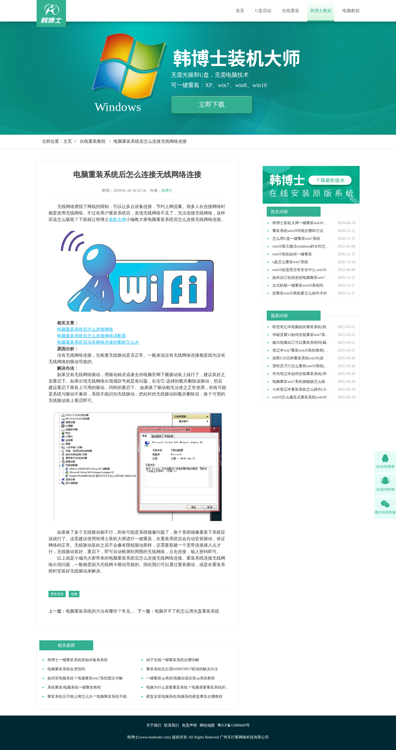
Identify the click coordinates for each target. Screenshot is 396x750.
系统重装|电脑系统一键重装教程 (74, 687)
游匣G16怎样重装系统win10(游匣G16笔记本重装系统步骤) (301, 358)
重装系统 (57, 594)
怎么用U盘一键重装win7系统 (296, 239)
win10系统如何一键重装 (292, 254)
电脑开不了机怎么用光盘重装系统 (187, 611)
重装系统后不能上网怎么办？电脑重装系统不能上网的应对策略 (100, 697)
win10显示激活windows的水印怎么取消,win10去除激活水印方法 (301, 246)
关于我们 (153, 725)
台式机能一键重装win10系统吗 (297, 285)
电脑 (74, 594)
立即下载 (212, 104)
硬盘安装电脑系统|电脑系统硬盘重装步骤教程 (184, 697)
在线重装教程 (93, 141)
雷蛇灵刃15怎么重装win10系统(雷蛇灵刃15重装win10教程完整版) (301, 366)
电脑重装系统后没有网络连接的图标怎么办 (98, 342)
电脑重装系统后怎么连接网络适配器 (91, 336)
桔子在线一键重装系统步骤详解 (172, 660)
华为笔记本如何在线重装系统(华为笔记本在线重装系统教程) (301, 374)
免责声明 (189, 725)
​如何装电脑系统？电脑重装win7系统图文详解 (85, 678)
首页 (240, 10)
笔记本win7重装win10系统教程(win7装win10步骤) (301, 350)
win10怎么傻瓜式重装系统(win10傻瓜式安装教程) (301, 397)
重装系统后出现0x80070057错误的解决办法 (182, 669)
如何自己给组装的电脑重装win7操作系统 (301, 278)
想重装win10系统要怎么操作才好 (299, 293)
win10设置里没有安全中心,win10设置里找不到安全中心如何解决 (301, 270)
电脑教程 (351, 10)
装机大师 (117, 219)
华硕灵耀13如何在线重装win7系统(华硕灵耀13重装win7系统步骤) (301, 335)
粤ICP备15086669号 (233, 725)
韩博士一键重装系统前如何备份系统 (77, 660)
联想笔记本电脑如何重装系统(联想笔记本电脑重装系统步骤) (301, 327)
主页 (67, 141)
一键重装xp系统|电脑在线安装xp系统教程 (180, 678)
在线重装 (290, 10)
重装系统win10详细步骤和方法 (297, 231)
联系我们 (171, 725)
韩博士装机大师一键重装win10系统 (301, 223)
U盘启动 (263, 10)
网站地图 (207, 725)
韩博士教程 (321, 10)
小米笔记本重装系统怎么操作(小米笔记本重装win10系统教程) (301, 389)
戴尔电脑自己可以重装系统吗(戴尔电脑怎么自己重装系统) (301, 343)
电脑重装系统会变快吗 (66, 669)
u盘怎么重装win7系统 (290, 262)
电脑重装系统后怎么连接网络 (85, 329)
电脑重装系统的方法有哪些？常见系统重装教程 (101, 611)
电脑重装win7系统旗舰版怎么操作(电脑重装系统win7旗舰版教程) (301, 382)
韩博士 (167, 191)
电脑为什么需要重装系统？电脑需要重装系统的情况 (189, 687)
